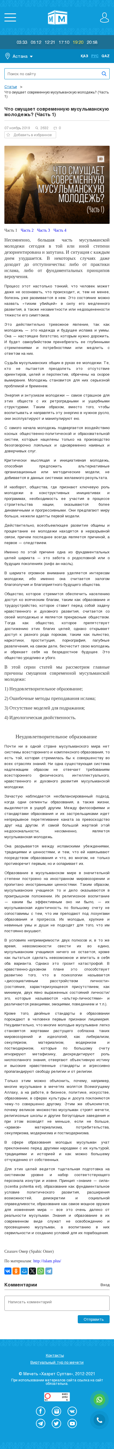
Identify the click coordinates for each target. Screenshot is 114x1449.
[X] (32, 1271)
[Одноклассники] (16, 1271)
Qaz (105, 56)
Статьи (10, 86)
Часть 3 (43, 230)
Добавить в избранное (32, 135)
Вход (105, 1284)
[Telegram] (48, 1271)
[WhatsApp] (40, 1271)
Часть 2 (27, 230)
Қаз (84, 56)
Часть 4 (59, 230)
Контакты (55, 1355)
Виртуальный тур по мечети (57, 1362)
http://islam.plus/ (47, 1261)
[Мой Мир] (24, 1271)
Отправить (94, 1319)
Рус (95, 56)
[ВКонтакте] (7, 1271)
